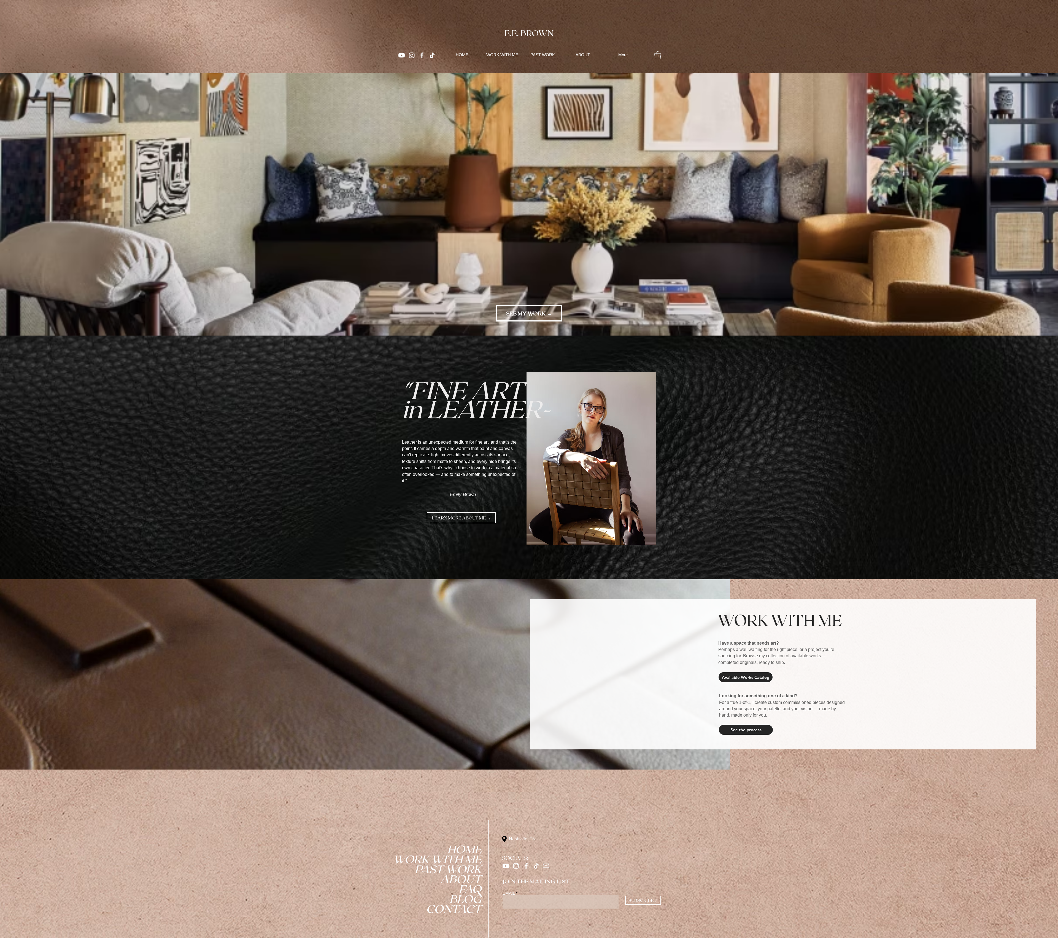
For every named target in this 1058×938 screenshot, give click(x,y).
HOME (464, 849)
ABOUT (462, 879)
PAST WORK (462, 869)
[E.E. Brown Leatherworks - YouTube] (401, 55)
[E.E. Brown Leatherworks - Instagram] (411, 55)
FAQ (470, 889)
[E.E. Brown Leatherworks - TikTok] (536, 866)
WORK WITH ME (462, 859)
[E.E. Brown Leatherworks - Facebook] (422, 55)
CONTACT (462, 908)
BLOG (465, 899)
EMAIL (509, 893)
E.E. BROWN (529, 33)
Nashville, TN (522, 839)
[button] (657, 55)
